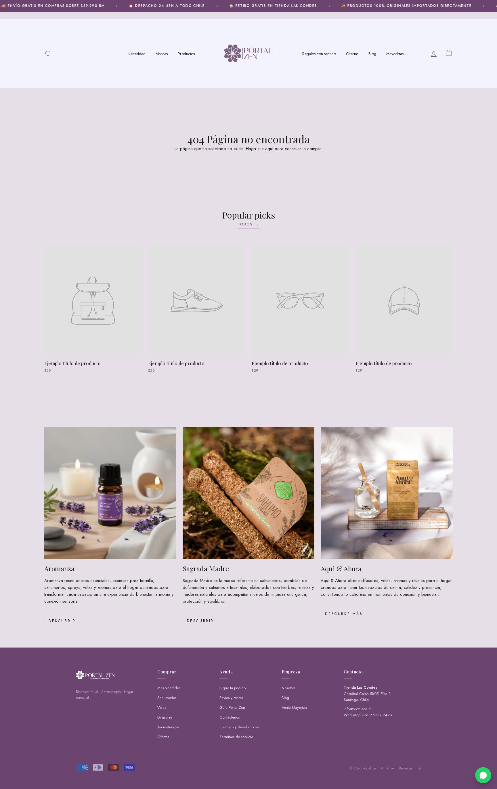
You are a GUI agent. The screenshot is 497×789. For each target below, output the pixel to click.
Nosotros (288, 688)
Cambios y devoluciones (239, 727)
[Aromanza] (110, 493)
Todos (248, 224)
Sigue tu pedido (232, 688)
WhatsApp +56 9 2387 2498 (368, 715)
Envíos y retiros (231, 697)
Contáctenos (229, 717)
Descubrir (62, 620)
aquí (269, 148)
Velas (161, 707)
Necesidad (137, 54)
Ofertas (352, 54)
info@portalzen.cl (357, 709)
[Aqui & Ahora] (387, 493)
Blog (372, 54)
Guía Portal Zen (232, 707)
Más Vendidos (168, 688)
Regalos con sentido (319, 54)
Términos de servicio (236, 737)
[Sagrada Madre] (249, 493)
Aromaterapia (168, 727)
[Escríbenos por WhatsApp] (483, 775)
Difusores (164, 717)
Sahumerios (166, 697)
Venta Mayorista (294, 707)
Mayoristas (395, 54)
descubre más (344, 613)
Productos (186, 54)
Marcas (162, 54)
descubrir (200, 620)
